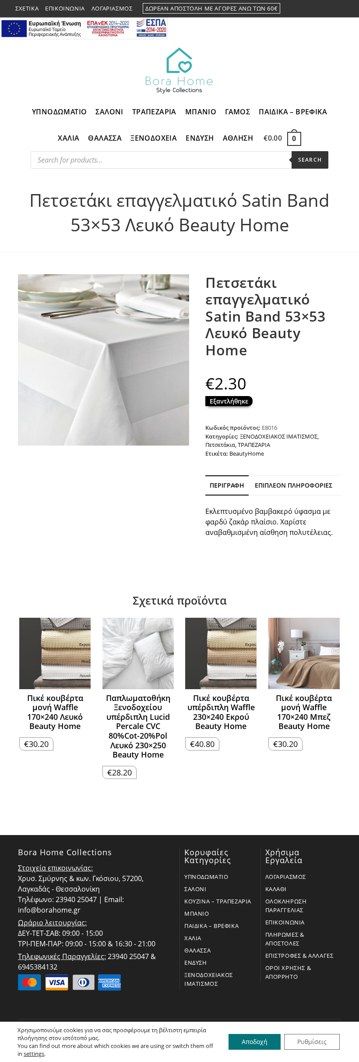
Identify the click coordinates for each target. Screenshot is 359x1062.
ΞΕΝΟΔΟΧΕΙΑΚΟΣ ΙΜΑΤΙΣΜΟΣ (278, 436)
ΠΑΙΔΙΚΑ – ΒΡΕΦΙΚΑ (211, 926)
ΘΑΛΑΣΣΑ (197, 950)
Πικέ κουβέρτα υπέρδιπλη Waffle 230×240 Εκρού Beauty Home (221, 712)
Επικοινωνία (65, 8)
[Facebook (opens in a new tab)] (320, 8)
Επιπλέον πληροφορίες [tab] (293, 485)
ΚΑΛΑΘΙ (276, 889)
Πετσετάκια (220, 445)
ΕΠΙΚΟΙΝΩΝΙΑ (285, 922)
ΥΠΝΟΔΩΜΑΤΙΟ (206, 877)
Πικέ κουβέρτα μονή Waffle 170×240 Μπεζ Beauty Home (304, 712)
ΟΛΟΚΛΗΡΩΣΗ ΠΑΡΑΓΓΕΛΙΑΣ (286, 905)
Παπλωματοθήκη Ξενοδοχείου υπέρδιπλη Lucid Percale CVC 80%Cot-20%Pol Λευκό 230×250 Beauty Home (138, 727)
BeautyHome (246, 453)
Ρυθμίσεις (312, 1041)
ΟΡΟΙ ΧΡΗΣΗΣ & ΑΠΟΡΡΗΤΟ (288, 972)
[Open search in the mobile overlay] (179, 162)
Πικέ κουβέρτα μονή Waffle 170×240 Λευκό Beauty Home (55, 712)
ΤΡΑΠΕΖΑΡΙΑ (254, 445)
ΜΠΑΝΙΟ (196, 913)
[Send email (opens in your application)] (340, 8)
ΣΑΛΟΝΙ (195, 889)
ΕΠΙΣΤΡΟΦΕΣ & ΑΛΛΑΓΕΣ (299, 955)
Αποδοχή (254, 1041)
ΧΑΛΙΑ (192, 938)
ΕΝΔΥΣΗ (195, 962)
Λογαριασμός (112, 8)
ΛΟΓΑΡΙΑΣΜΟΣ (285, 877)
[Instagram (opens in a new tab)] (330, 8)
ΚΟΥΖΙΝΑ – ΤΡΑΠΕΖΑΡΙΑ (217, 901)
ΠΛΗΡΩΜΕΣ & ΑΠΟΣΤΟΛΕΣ (284, 939)
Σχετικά (27, 8)
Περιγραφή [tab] (227, 485)
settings (34, 1054)
